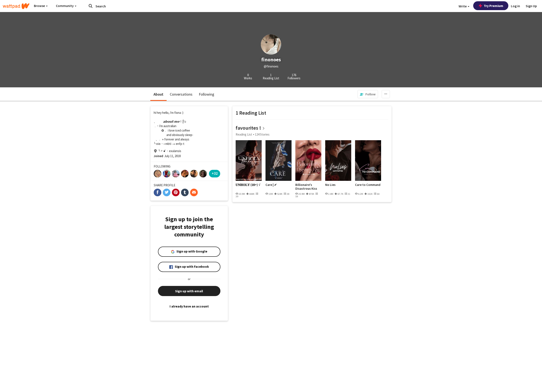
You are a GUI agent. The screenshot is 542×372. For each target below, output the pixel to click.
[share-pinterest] (176, 192)
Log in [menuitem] (515, 6)
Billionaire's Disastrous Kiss (306, 186)
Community (65, 6)
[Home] (16, 6)
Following (206, 94)
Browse (40, 6)
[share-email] (194, 192)
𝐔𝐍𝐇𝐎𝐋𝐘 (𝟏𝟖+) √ (248, 185)
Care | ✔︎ (271, 185)
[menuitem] (367, 94)
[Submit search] (91, 6)
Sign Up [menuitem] (531, 6)
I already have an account (189, 306)
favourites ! (248, 128)
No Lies (330, 185)
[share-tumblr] (185, 192)
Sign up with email (189, 291)
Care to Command (367, 185)
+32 (215, 173)
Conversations (181, 94)
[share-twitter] (166, 192)
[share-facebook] (157, 192)
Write (463, 6)
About (158, 94)
